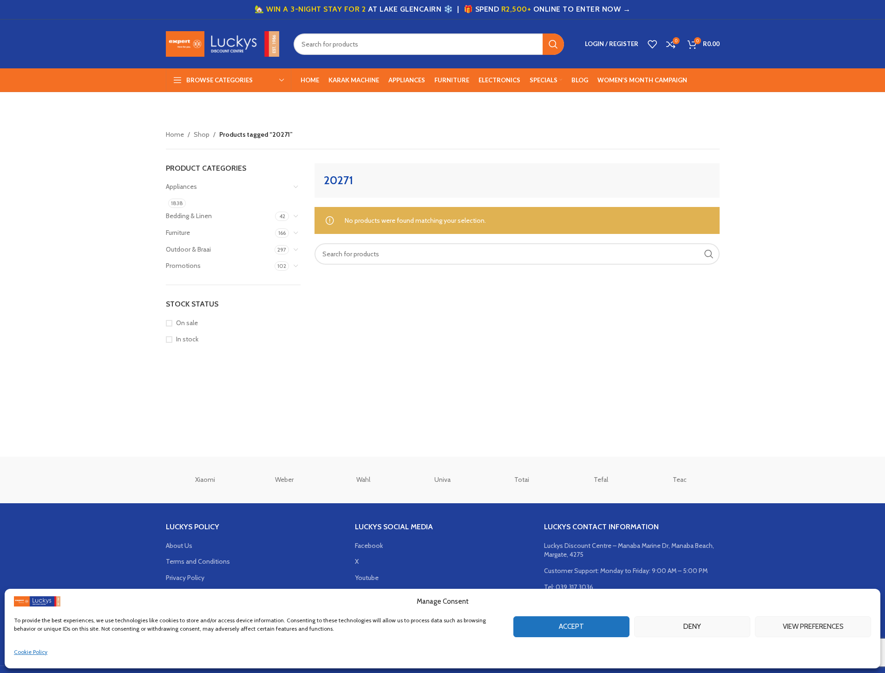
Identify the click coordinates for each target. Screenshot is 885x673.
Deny (692, 626)
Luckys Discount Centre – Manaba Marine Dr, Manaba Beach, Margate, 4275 (629, 550)
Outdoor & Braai (188, 249)
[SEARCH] (553, 44)
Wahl (363, 479)
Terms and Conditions (198, 561)
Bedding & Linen (189, 216)
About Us (179, 545)
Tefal (601, 479)
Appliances (181, 186)
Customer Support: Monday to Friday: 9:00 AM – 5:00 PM (626, 570)
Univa (442, 479)
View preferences (813, 626)
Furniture (178, 232)
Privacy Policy (185, 577)
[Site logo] (223, 43)
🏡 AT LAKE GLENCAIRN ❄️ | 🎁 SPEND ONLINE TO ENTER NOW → (442, 9)
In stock (187, 339)
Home (175, 134)
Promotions (183, 265)
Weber (284, 479)
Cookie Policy (30, 651)
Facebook (369, 545)
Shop (202, 134)
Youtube (367, 577)
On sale (187, 323)
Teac (680, 479)
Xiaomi (205, 479)
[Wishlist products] (652, 44)
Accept (571, 626)
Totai (521, 479)
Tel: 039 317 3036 (568, 587)
